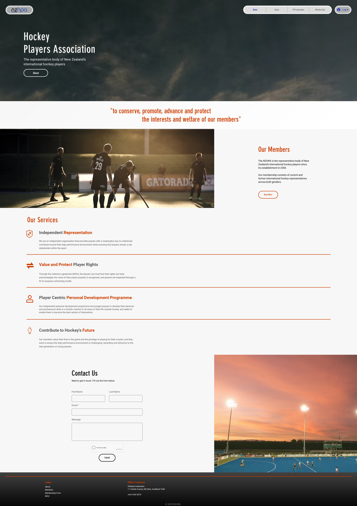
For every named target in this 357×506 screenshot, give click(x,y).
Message (76, 420)
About (47, 487)
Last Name (114, 392)
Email (74, 405)
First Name (77, 392)
